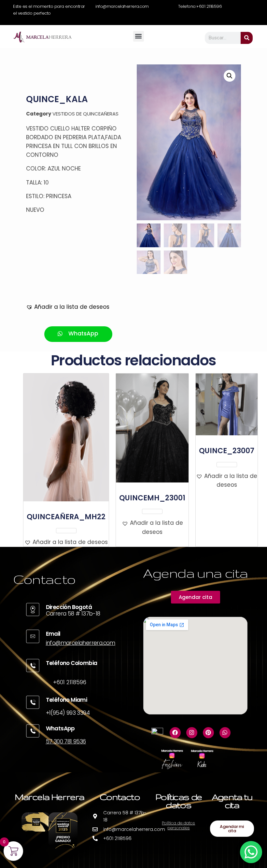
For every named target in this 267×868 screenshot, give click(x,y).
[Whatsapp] (225, 732)
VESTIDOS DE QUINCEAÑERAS (85, 113)
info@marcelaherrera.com (80, 643)
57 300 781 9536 (66, 741)
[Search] (247, 38)
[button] (138, 36)
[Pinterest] (208, 732)
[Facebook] (175, 732)
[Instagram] (191, 732)
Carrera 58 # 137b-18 (73, 613)
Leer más (66, 530)
